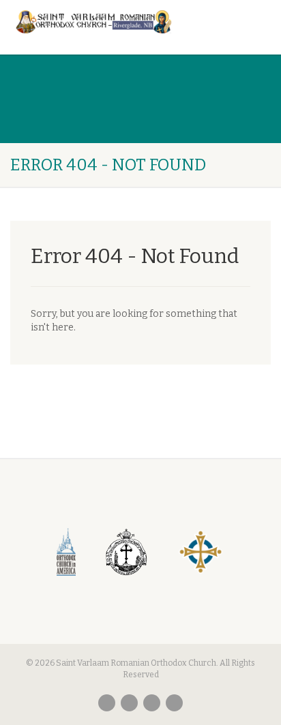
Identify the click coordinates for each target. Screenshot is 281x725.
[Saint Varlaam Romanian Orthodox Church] (93, 21)
